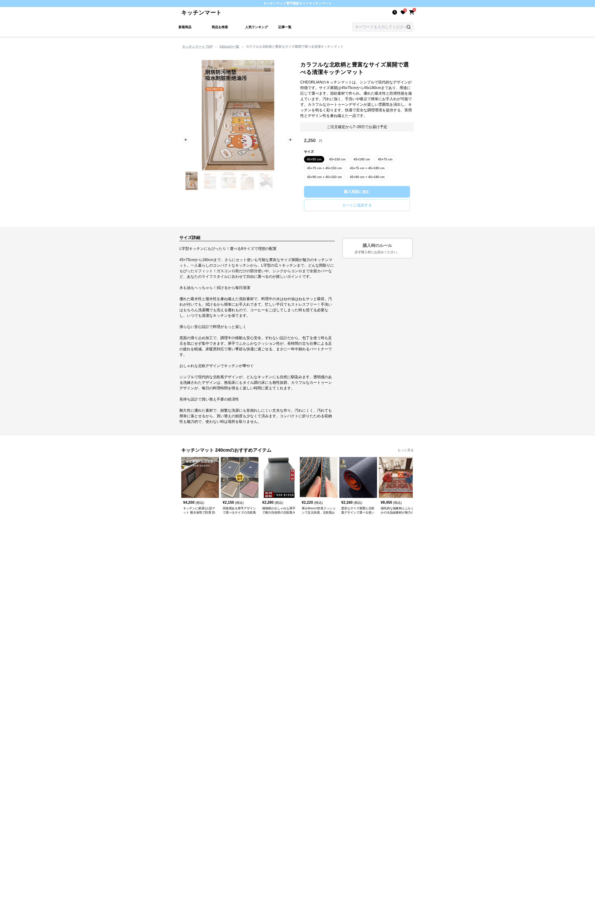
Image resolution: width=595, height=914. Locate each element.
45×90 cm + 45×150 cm (324, 177)
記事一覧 (284, 27)
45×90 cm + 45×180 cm (367, 177)
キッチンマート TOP (197, 46)
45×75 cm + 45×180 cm (367, 168)
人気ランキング (256, 27)
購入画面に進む (357, 192)
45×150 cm (337, 159)
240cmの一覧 (229, 46)
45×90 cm (314, 159)
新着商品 (185, 27)
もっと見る (405, 450)
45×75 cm (385, 159)
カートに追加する (357, 205)
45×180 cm (362, 159)
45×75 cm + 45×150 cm (324, 168)
